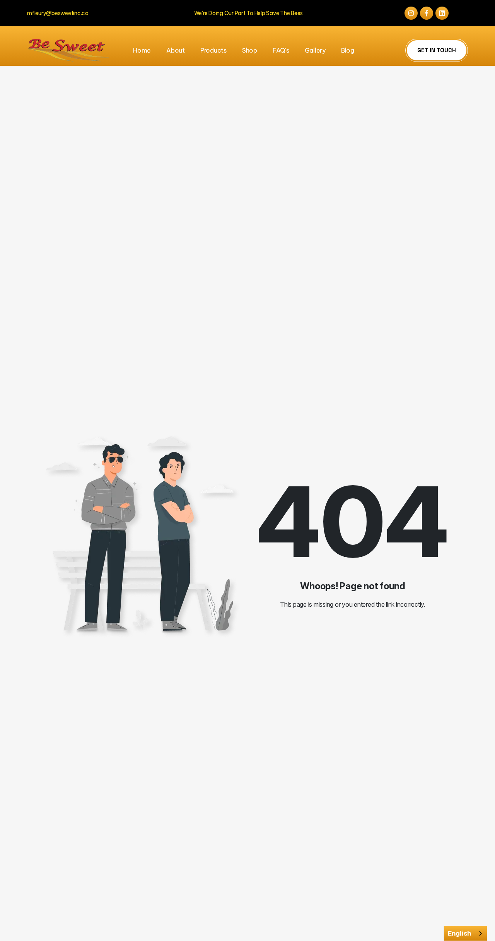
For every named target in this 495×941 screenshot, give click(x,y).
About (175, 50)
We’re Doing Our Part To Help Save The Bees (248, 13)
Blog (347, 50)
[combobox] (465, 933)
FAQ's (281, 50)
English (459, 933)
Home (142, 50)
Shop (249, 50)
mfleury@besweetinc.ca (58, 13)
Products (213, 50)
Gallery (315, 50)
